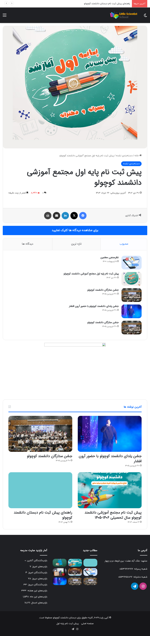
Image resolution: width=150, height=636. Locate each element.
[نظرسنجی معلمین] (131, 262)
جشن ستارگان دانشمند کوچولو (103, 290)
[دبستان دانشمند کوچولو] (123, 15)
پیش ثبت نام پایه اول (68, 623)
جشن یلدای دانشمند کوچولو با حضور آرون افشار (94, 306)
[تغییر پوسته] (145, 17)
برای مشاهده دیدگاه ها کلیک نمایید (75, 230)
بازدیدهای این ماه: (38, 596)
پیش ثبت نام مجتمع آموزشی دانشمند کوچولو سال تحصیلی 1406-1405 (113, 515)
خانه (136, 155)
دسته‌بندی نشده (124, 155)
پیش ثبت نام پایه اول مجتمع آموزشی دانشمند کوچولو (91, 274)
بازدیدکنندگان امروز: (37, 572)
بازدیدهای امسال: (38, 602)
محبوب (124, 244)
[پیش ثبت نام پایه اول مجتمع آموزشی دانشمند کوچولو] (131, 279)
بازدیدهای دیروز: (39, 578)
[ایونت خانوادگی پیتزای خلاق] (60, 572)
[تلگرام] (134, 586)
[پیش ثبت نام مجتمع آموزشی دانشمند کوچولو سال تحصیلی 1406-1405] (110, 490)
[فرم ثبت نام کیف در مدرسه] (60, 563)
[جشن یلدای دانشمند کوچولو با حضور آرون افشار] (131, 311)
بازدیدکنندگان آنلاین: (36, 560)
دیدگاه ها (27, 244)
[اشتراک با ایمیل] (56, 215)
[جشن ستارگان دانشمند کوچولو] (131, 295)
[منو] (4, 17)
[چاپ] (47, 215)
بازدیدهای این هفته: (36, 590)
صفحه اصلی (87, 623)
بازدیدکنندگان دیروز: (37, 584)
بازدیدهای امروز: (39, 566)
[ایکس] (74, 215)
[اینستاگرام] (143, 586)
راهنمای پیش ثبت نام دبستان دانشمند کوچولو (107, 3)
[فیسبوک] (83, 215)
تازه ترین (76, 244)
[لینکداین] (65, 215)
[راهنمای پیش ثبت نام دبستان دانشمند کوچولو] (40, 490)
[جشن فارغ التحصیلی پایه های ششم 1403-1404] (75, 572)
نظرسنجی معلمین (109, 257)
